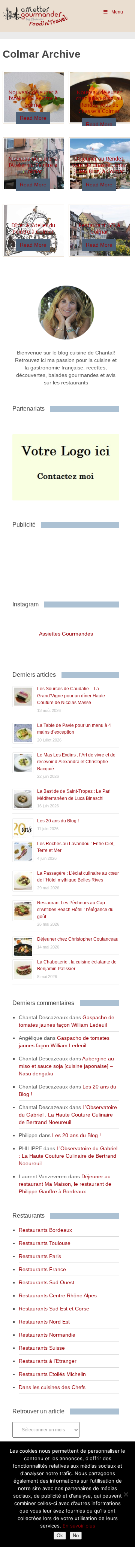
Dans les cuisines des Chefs (52, 1387)
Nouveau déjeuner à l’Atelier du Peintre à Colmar (33, 99)
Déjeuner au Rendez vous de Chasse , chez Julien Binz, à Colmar (99, 165)
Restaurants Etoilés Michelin (52, 1374)
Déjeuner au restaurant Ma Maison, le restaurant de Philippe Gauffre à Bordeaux (65, 1183)
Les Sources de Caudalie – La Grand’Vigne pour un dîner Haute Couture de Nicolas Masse (71, 695)
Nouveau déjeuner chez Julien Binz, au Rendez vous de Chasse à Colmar (99, 102)
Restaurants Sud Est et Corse (54, 1309)
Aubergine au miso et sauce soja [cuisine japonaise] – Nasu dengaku (66, 1066)
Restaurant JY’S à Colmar (99, 228)
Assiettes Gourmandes (66, 634)
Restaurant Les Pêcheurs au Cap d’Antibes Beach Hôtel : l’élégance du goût (75, 909)
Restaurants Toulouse (44, 1243)
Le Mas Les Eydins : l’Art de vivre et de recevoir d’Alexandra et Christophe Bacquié (76, 761)
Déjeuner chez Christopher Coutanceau (77, 939)
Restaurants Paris (40, 1256)
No (76, 1535)
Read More (33, 118)
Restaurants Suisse (42, 1348)
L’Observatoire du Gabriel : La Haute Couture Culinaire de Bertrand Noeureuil (68, 1114)
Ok (60, 1535)
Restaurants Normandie (47, 1335)
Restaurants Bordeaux (45, 1230)
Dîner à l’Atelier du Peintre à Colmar (33, 228)
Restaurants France (42, 1269)
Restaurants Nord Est (44, 1322)
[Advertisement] (72, 561)
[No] (125, 1494)
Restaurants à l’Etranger (47, 1361)
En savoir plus (79, 1526)
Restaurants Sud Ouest (46, 1282)
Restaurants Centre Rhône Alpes (58, 1295)
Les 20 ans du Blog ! (58, 820)
